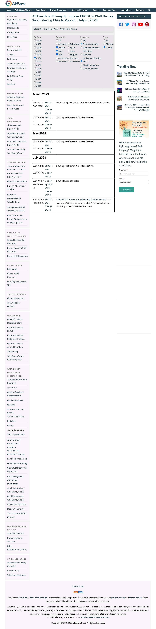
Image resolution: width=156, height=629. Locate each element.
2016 (38, 82)
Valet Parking (13, 202)
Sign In (141, 10)
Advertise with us (38, 597)
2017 (38, 79)
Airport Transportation (17, 181)
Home (8, 10)
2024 (39, 54)
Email (121, 178)
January (62, 44)
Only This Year (51, 29)
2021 (38, 65)
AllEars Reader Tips (15, 298)
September (62, 58)
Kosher (10, 425)
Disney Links (13, 570)
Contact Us (78, 586)
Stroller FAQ (12, 351)
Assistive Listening (16, 454)
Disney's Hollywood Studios (92, 56)
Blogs (95, 10)
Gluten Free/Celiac (15, 416)
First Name (123, 170)
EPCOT (86, 61)
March (61, 47)
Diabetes (11, 421)
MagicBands (13, 28)
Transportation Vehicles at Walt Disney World (16, 169)
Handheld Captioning (17, 459)
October (74, 58)
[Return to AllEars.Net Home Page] (22, 6)
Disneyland (40, 10)
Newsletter (126, 10)
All (59, 40)
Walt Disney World (23, 10)
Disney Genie (13, 32)
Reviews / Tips (109, 10)
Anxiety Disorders (15, 400)
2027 (38, 44)
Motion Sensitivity (15, 509)
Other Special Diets (16, 434)
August (73, 54)
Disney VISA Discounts (17, 256)
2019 (38, 72)
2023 (38, 58)
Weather (11, 84)
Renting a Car (15, 215)
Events (109, 47)
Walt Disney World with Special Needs (15, 372)
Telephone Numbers (16, 575)
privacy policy (118, 597)
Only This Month (68, 29)
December (74, 61)
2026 (38, 47)
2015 (38, 86)
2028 (39, 40)
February (74, 44)
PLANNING (12, 16)
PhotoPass (12, 37)
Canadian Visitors (15, 533)
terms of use (135, 597)
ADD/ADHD (12, 387)
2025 (38, 51)
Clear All (38, 29)
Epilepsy (11, 404)
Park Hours (12, 59)
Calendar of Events (16, 63)
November (62, 61)
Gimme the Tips (126, 190)
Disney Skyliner (14, 177)
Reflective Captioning (17, 463)
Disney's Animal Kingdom (91, 49)
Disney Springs (90, 44)
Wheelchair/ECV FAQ (16, 504)
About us (22, 597)
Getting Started (14, 50)
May (60, 51)
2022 (38, 61)
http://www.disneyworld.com (94, 617)
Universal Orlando (80, 10)
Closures (110, 44)
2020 (39, 68)
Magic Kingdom (91, 65)
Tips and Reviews (16, 294)
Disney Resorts (90, 68)
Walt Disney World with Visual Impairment (15, 480)
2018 (38, 75)
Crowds (10, 54)
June (72, 51)
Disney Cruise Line (58, 10)
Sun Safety (12, 269)
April (72, 47)
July (60, 54)
